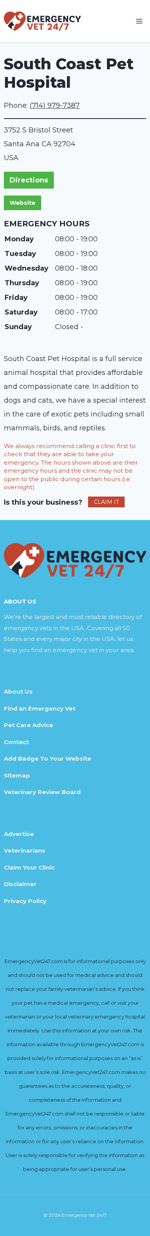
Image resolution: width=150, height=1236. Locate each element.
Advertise (19, 834)
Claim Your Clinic (29, 867)
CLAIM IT (106, 501)
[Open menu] (139, 21)
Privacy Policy (25, 901)
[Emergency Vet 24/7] (42, 21)
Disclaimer (20, 884)
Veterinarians (24, 850)
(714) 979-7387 (55, 105)
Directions (29, 180)
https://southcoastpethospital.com (22, 203)
